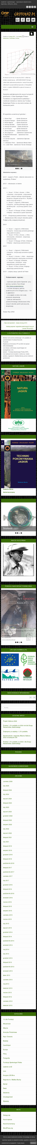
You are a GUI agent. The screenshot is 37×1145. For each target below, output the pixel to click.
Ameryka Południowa (10, 1032)
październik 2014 (8, 941)
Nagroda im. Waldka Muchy (12, 1080)
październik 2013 (8, 967)
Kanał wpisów (7, 1119)
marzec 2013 (7, 992)
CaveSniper (12, 38)
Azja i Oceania (7, 1036)
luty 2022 (6, 829)
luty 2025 (6, 786)
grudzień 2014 (7, 932)
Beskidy (5, 1041)
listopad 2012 (7, 997)
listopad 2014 (7, 936)
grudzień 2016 (7, 885)
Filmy (5, 1054)
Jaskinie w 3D (7, 1067)
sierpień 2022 (7, 824)
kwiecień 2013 (7, 988)
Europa (17, 38)
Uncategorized (8, 1097)
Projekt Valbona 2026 (10, 721)
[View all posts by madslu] (23, 36)
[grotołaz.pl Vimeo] (32, 7)
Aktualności (6, 38)
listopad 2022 (7, 820)
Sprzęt (5, 1084)
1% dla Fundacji (8, 1019)
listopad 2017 (7, 868)
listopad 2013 (7, 962)
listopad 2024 (7, 790)
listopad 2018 (7, 859)
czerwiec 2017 (7, 876)
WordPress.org (8, 1128)
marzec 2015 (7, 919)
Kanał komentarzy (9, 1124)
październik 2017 (8, 872)
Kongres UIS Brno (9, 1075)
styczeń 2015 (7, 928)
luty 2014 (6, 954)
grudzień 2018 (7, 855)
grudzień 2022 (7, 816)
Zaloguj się (6, 1115)
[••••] (18, 615)
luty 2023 (6, 807)
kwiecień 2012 (7, 1005)
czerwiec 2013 (7, 980)
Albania (5, 1028)
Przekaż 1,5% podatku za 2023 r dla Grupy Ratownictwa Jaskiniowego (17, 742)
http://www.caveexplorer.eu (14, 286)
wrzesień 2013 (8, 971)
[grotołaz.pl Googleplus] (27, 7)
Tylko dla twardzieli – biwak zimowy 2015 (15, 323)
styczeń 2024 (7, 799)
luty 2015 (6, 923)
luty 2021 (6, 842)
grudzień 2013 (7, 958)
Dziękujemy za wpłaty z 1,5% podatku (15, 731)
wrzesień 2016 (8, 898)
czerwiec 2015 (7, 915)
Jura (4, 1071)
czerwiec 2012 (7, 1001)
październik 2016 (8, 893)
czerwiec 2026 (7, 781)
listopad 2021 (7, 837)
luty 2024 (6, 794)
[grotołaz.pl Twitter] (35, 7)
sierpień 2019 (7, 850)
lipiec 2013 (6, 975)
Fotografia (6, 1058)
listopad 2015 (7, 906)
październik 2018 (8, 863)
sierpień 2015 (7, 911)
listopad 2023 (7, 803)
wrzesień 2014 (8, 945)
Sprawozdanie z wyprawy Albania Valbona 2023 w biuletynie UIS (16, 736)
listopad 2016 (7, 889)
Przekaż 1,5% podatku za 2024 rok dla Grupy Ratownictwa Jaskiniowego (18, 726)
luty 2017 (6, 880)
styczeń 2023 (7, 812)
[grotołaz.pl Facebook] (30, 7)
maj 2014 (6, 949)
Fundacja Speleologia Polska (12, 1062)
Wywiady (6, 1101)
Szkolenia (6, 1093)
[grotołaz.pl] (18, 14)
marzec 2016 (7, 902)
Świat (5, 1088)
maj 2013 (6, 984)
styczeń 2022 (7, 833)
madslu (20, 36)
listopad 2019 (7, 846)
